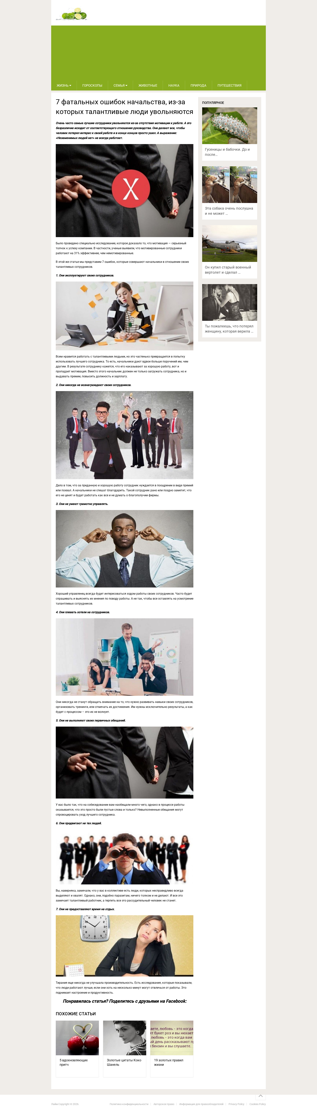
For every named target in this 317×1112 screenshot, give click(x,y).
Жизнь (62, 85)
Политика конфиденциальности (129, 1104)
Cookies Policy (257, 1104)
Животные (148, 85)
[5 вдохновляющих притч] (77, 1038)
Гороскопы (92, 85)
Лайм (54, 1104)
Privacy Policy (236, 1104)
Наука (173, 85)
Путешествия (229, 85)
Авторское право (164, 1104)
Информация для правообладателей (201, 1104)
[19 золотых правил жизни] (171, 1038)
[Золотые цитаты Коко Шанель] (124, 1038)
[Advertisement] (158, 53)
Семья (119, 85)
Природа (198, 85)
